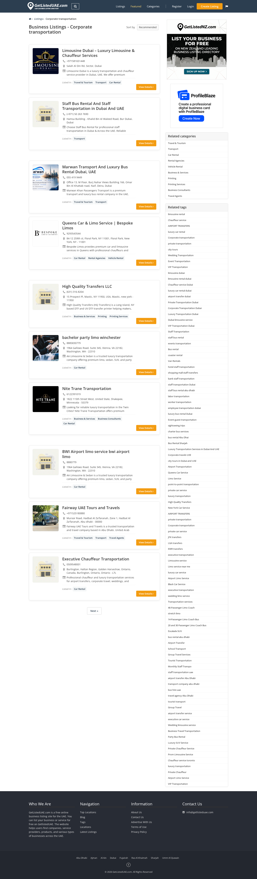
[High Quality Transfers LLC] (46, 297)
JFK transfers (174, 537)
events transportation (179, 343)
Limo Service (174, 478)
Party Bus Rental (176, 736)
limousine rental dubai (179, 278)
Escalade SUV (175, 631)
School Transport (177, 648)
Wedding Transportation (181, 255)
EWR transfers (175, 548)
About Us (136, 812)
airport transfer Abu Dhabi (181, 678)
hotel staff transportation (181, 366)
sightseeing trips (176, 425)
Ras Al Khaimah (139, 857)
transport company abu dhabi (183, 683)
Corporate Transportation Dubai (185, 308)
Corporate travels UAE (179, 454)
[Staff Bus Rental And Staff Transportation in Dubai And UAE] (46, 114)
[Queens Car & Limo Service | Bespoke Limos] (46, 234)
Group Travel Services (179, 654)
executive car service (178, 719)
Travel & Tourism (83, 82)
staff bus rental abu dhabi (181, 390)
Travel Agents (116, 537)
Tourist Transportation (180, 660)
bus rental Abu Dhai (178, 437)
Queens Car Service (178, 472)
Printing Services (119, 316)
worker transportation (179, 402)
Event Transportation (179, 261)
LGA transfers (175, 543)
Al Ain (103, 857)
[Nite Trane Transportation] (46, 399)
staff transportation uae (180, 672)
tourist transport (176, 701)
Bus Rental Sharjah (177, 443)
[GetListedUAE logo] (47, 6)
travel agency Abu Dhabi (180, 695)
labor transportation (178, 396)
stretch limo (174, 613)
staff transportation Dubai (181, 384)
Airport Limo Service (178, 578)
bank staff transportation (181, 378)
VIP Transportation (178, 267)
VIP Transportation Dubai (181, 325)
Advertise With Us (141, 822)
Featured (136, 6)
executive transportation (181, 554)
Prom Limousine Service (180, 754)
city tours (173, 249)
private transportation (179, 243)
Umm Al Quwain (170, 857)
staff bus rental (176, 337)
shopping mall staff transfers (183, 372)
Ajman (94, 857)
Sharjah (155, 857)
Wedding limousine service (182, 725)
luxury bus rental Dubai (180, 413)
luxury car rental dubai (179, 290)
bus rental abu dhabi (179, 637)
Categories (153, 6)
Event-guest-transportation (182, 419)
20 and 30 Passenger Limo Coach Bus (187, 625)
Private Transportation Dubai (183, 302)
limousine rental (176, 214)
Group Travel (174, 707)
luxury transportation (179, 496)
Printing (102, 316)
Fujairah (124, 857)
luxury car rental (176, 231)
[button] (227, 6)
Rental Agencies (96, 258)
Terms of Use (139, 827)
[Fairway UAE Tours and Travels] (46, 518)
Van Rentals (174, 361)
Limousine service (177, 560)
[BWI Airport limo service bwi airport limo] (46, 462)
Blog (82, 817)
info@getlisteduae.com (199, 812)
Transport (100, 82)
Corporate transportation (181, 237)
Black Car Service (176, 584)
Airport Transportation (180, 466)
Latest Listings (88, 832)
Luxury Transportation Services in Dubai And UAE (193, 449)
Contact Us (137, 817)
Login (190, 6)
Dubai (113, 857)
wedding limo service (179, 595)
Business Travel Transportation (184, 731)
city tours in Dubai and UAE (182, 460)
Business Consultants (109, 418)
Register (177, 6)
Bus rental (173, 349)
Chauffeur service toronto (181, 760)
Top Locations (88, 812)
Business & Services (84, 316)
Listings (120, 6)
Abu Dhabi (81, 857)
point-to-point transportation (183, 484)
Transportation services (180, 601)
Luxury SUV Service (178, 742)
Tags (82, 822)
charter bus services (178, 431)
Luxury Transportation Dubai (183, 314)
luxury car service (177, 572)
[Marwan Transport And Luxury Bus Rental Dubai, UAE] (46, 177)
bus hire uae (174, 689)
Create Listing (209, 6)
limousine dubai (176, 273)
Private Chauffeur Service (181, 748)
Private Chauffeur (177, 772)
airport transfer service (180, 713)
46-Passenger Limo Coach (181, 607)
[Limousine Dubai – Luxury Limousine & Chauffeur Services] (46, 61)
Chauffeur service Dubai (180, 284)
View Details (146, 87)
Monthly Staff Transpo (179, 666)
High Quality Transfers (179, 502)
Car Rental (115, 82)
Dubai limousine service (180, 319)
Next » (94, 611)
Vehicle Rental (115, 258)
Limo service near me (179, 566)
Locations (85, 827)
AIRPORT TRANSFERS (179, 225)
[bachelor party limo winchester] (46, 348)
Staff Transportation (178, 331)
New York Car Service (179, 507)
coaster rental (175, 355)
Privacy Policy (139, 832)
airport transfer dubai (179, 296)
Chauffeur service (177, 220)
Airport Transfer (176, 642)
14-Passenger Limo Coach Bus (183, 619)
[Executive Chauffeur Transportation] (46, 569)
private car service (177, 490)
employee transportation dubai (184, 408)
